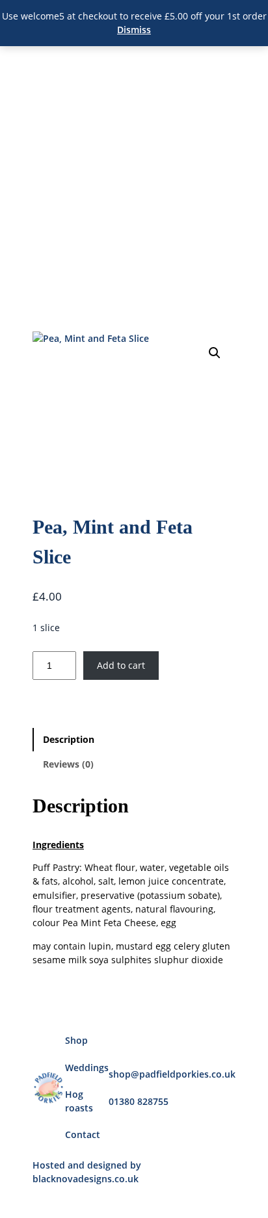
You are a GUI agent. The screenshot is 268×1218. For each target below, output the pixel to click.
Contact (82, 1134)
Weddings (87, 1067)
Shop (76, 1040)
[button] (214, 353)
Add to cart (121, 665)
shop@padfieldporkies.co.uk (172, 1074)
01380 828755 (138, 1101)
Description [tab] (68, 739)
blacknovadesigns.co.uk (86, 1179)
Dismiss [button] (134, 29)
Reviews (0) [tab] (68, 764)
